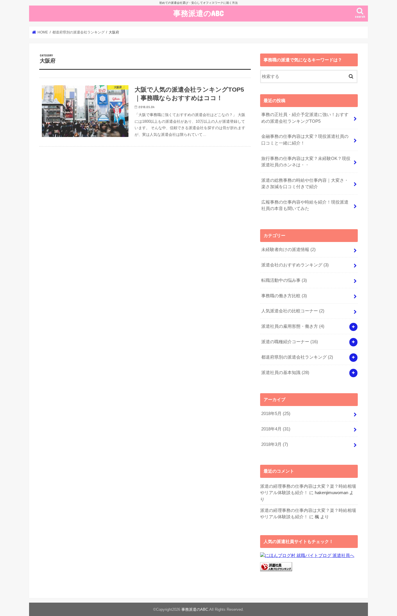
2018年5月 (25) (275, 413)
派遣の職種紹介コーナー (289, 341)
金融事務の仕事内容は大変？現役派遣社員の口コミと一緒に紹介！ (304, 139)
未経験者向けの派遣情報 (288, 249)
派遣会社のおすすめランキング (295, 265)
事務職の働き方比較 (284, 295)
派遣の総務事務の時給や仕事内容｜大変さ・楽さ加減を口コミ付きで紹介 (304, 183)
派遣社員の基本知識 (285, 372)
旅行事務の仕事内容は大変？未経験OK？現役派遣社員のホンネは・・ (305, 161)
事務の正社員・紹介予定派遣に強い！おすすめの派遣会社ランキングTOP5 (304, 117)
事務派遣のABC (198, 12)
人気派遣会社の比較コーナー (292, 311)
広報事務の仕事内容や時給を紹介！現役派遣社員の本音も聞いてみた (304, 205)
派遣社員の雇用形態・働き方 (292, 326)
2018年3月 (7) (274, 444)
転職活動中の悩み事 (284, 280)
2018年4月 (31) (275, 429)
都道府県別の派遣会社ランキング (297, 357)
